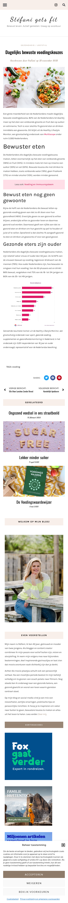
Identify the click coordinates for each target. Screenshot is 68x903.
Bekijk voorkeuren (34, 891)
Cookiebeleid (13, 899)
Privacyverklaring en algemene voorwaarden (40, 899)
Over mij (42, 714)
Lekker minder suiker (34, 457)
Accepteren (34, 874)
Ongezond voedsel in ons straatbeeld (34, 413)
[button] (63, 845)
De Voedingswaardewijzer (34, 502)
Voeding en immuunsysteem (38, 184)
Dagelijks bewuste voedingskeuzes (34, 52)
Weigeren (34, 883)
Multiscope (49, 134)
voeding (16, 366)
